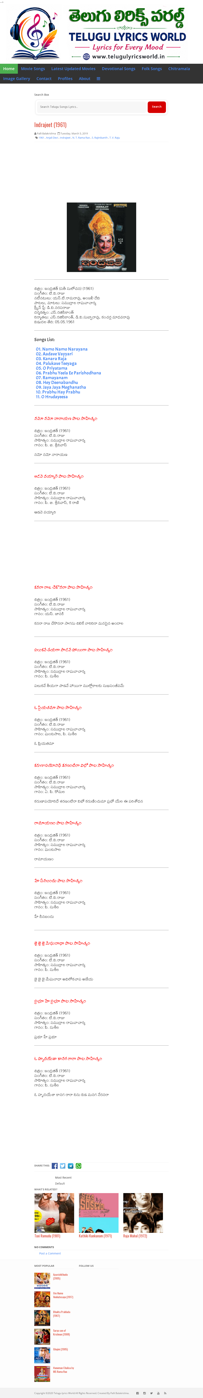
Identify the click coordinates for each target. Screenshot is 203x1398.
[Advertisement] (101, 174)
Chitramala (179, 68)
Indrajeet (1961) (50, 125)
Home (9, 68)
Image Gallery (16, 78)
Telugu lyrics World (64, 1393)
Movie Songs (33, 68)
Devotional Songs (118, 68)
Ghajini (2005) (60, 1349)
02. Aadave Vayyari (54, 354)
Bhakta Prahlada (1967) (61, 1314)
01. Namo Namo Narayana (62, 349)
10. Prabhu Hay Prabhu (58, 392)
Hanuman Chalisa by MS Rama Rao (63, 1370)
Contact (44, 78)
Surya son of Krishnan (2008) (61, 1332)
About (84, 78)
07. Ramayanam (52, 378)
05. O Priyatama (51, 368)
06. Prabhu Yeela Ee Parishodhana (68, 373)
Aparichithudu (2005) (60, 1276)
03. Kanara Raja (51, 359)
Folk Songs (152, 68)
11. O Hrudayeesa (52, 397)
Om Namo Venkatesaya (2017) (63, 1295)
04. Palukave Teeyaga (56, 363)
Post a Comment (50, 1253)
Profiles (65, 78)
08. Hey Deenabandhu (57, 382)
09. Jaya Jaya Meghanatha (61, 387)
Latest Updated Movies (73, 68)
